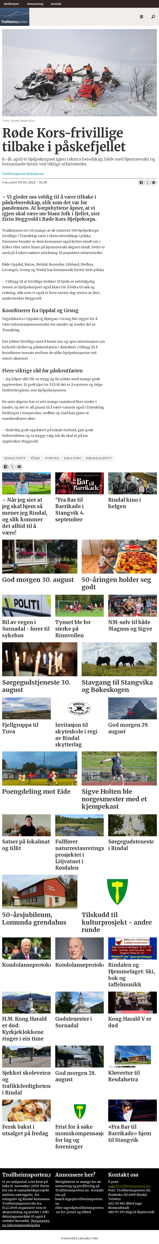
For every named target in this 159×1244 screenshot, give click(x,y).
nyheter (52, 458)
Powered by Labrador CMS (79, 1238)
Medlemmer (11, 4)
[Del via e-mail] (153, 182)
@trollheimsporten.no (132, 1186)
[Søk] (153, 17)
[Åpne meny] (141, 17)
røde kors (72, 458)
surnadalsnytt (99, 458)
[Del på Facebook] (141, 182)
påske (35, 458)
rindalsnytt (15, 458)
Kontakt (56, 4)
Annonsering (35, 4)
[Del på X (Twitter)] (147, 182)
